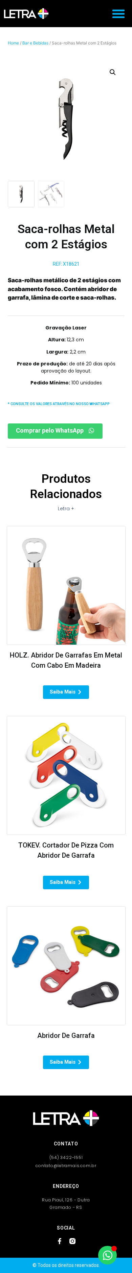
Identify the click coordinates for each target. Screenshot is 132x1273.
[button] (118, 13)
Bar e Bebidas (35, 42)
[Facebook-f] (60, 1241)
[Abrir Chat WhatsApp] (107, 1255)
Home (13, 42)
